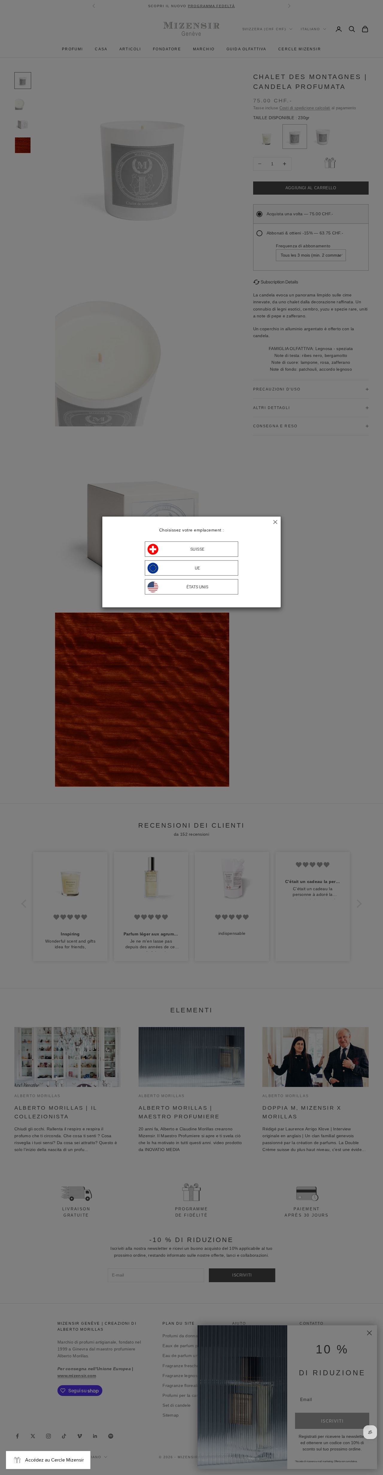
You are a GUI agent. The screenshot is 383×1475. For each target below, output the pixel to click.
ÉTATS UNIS (197, 586)
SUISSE (197, 549)
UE (197, 568)
